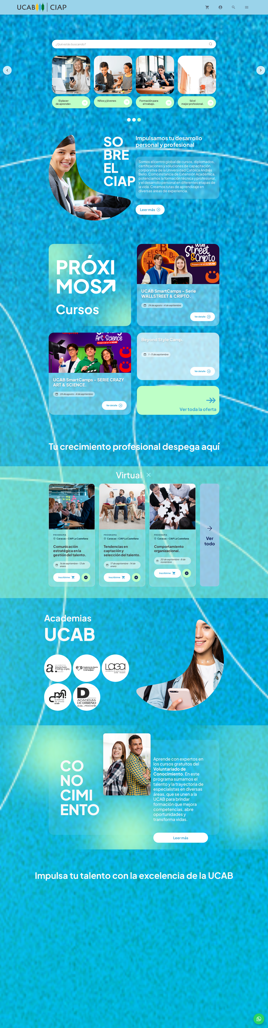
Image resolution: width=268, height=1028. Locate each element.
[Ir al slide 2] (134, 120)
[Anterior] (7, 70)
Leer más (180, 838)
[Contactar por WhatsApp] (258, 1018)
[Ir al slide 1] (129, 120)
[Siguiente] (260, 70)
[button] (57, 668)
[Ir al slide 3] (139, 120)
